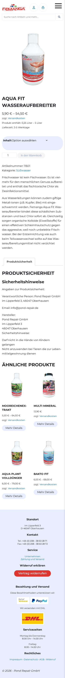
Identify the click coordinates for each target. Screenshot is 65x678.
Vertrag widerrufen (32, 573)
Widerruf (51, 659)
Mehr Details (14, 428)
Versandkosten (16, 118)
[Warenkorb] (43, 7)
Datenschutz (31, 659)
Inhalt (7, 140)
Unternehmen (32, 556)
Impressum (16, 659)
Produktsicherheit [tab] (19, 261)
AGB (42, 659)
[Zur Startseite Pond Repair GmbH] (14, 7)
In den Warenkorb (31, 155)
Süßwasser (23, 170)
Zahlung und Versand (32, 559)
